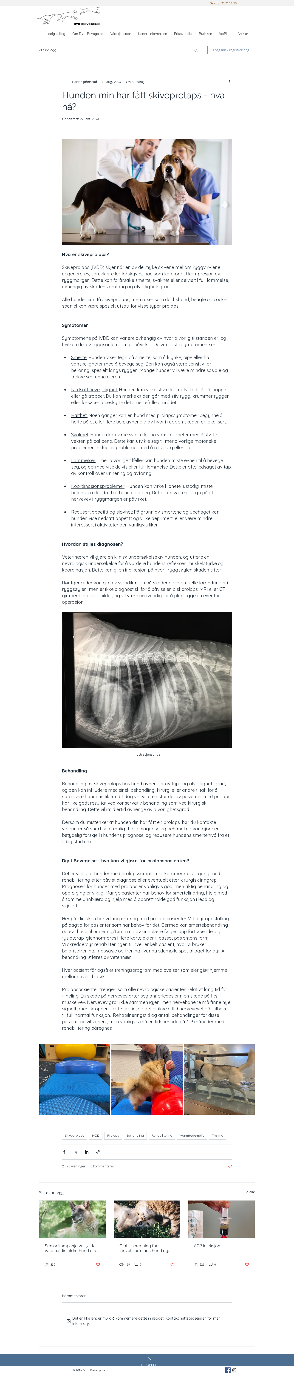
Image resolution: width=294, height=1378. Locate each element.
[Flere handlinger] (229, 81)
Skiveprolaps (74, 1135)
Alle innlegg (47, 50)
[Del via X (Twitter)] (75, 1152)
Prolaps (113, 1135)
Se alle (250, 1192)
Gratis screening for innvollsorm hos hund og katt (143, 1248)
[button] (120, 34)
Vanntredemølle (192, 1135)
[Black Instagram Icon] (234, 1370)
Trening (217, 1135)
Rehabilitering (162, 1135)
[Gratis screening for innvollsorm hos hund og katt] (147, 1219)
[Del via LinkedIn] (87, 1152)
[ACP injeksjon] (221, 1219)
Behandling (135, 1135)
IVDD (95, 1135)
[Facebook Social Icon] (228, 1370)
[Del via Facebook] (64, 1152)
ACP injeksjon (207, 1245)
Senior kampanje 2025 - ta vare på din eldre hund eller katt (72, 1248)
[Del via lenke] (98, 1152)
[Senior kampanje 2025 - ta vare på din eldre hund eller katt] (72, 1219)
